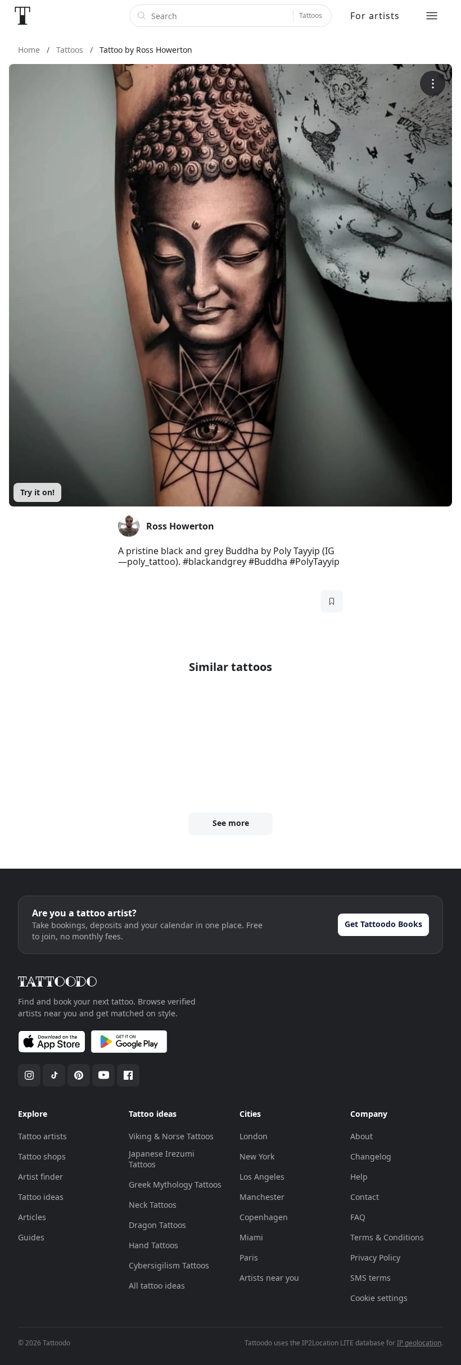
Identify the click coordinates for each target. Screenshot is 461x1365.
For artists (375, 16)
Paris (248, 1257)
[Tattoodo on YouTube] (103, 1075)
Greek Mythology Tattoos (175, 1184)
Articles (32, 1217)
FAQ (357, 1217)
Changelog (370, 1156)
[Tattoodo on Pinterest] (78, 1075)
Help (359, 1176)
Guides (31, 1237)
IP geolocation (419, 1343)
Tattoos (310, 15)
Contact (364, 1196)
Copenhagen (263, 1217)
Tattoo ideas (41, 1196)
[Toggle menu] (432, 15)
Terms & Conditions (387, 1237)
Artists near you (269, 1277)
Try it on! (37, 492)
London (253, 1136)
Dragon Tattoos (157, 1225)
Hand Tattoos (153, 1245)
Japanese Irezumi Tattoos (162, 1159)
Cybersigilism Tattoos (169, 1265)
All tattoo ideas (157, 1285)
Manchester (261, 1196)
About (361, 1136)
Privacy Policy (375, 1257)
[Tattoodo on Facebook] (128, 1075)
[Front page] (22, 15)
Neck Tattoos (153, 1204)
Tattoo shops (42, 1156)
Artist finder (40, 1176)
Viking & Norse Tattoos (171, 1136)
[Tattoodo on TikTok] (54, 1075)
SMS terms (370, 1277)
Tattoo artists (42, 1136)
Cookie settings (379, 1298)
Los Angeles (261, 1176)
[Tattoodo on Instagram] (29, 1075)
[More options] (432, 83)
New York (256, 1156)
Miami (251, 1237)
